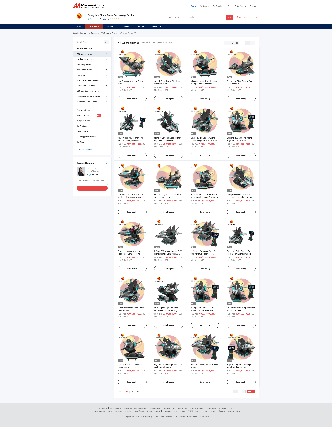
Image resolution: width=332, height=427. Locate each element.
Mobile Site (222, 408)
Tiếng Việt (221, 411)
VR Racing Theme (84, 64)
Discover (140, 26)
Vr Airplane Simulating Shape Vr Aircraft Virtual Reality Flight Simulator (203, 254)
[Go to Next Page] (252, 43)
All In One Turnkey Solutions (88, 80)
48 (138, 391)
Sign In (193, 6)
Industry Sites (182, 408)
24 (127, 392)
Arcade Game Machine (86, 85)
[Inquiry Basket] (229, 6)
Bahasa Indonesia (234, 411)
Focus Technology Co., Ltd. (149, 417)
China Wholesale (155, 408)
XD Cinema (81, 75)
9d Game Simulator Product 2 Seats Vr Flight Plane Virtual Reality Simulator (132, 197)
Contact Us (156, 26)
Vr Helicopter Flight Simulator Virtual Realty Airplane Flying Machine (166, 310)
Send (92, 188)
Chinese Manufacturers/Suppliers (135, 408)
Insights (231, 408)
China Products (115, 408)
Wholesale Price (169, 408)
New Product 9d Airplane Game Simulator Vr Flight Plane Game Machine (130, 140)
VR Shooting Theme (84, 59)
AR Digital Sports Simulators (88, 91)
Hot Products (102, 408)
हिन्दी (196, 411)
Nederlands (167, 411)
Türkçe (212, 411)
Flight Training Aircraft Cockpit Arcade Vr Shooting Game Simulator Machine (239, 367)
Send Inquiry (132, 99)
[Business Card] (107, 163)
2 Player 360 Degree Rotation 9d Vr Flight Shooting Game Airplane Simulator (168, 254)
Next (250, 391)
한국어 (183, 411)
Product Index (211, 408)
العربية (176, 411)
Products (95, 26)
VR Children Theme (84, 70)
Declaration (193, 417)
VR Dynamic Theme (84, 54)
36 (132, 391)
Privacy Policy (204, 417)
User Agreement (180, 417)
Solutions (126, 26)
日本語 (190, 411)
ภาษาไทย (204, 411)
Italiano (149, 411)
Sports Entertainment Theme (88, 96)
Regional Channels (196, 408)
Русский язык (139, 411)
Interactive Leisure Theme (87, 101)
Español (109, 411)
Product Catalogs (86, 149)
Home (79, 26)
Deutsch (157, 411)
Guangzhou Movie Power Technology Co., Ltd (111, 15)
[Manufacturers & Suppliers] (89, 5)
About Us (110, 26)
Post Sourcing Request (248, 17)
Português (118, 411)
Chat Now (94, 175)
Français (128, 411)
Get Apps (240, 6)
